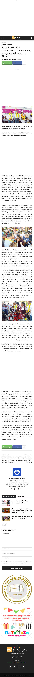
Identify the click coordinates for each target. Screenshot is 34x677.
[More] (24, 63)
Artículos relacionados (9, 496)
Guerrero (4, 42)
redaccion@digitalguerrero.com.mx (17, 662)
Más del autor (20, 496)
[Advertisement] (17, 18)
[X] (18, 489)
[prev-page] (3, 525)
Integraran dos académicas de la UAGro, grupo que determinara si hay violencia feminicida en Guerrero (9, 459)
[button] (2, 38)
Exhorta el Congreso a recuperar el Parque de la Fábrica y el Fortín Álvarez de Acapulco (21, 510)
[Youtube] (22, 489)
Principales (9, 44)
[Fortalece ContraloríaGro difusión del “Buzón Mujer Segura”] (6, 518)
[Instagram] (15, 489)
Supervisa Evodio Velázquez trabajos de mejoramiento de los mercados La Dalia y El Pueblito (24, 459)
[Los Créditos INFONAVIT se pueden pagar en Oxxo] (6, 503)
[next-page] (5, 525)
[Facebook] (11, 489)
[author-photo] (17, 476)
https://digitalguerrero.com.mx (17, 480)
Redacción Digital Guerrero (10, 59)
